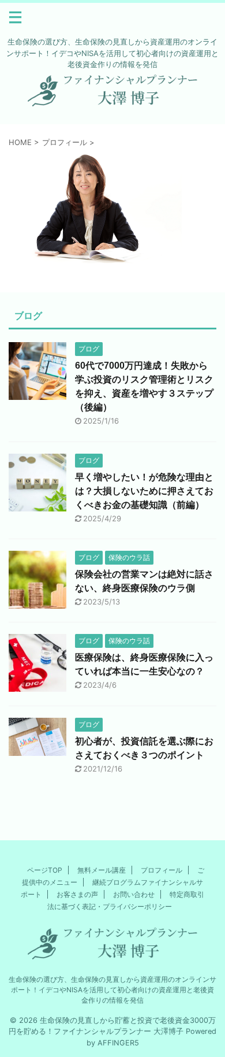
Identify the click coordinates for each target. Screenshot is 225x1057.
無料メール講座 (101, 870)
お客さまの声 (77, 894)
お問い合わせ (134, 894)
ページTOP (44, 870)
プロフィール (161, 870)
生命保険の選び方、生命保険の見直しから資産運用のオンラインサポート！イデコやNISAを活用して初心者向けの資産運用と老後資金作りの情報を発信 (112, 989)
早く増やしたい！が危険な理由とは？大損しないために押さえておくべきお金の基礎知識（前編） (144, 491)
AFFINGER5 (118, 1043)
